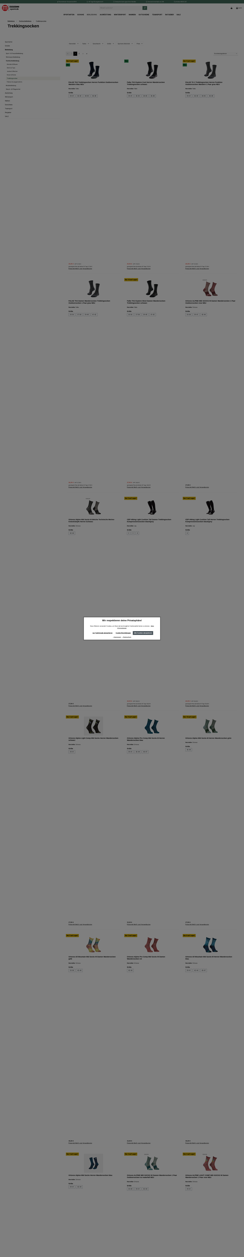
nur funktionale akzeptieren (102, 633)
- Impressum (117, 637)
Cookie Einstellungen (123, 633)
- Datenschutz (126, 637)
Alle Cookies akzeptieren (143, 633)
